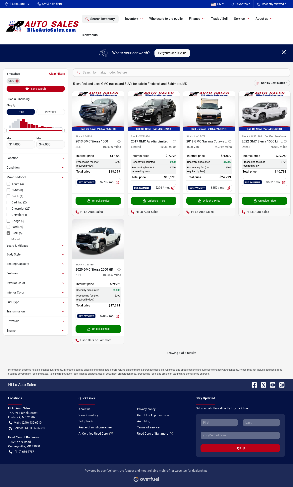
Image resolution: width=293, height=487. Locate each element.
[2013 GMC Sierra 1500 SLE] (98, 111)
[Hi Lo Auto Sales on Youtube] (271, 384)
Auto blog (143, 421)
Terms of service (148, 427)
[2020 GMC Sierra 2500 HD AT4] (98, 239)
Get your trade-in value (172, 53)
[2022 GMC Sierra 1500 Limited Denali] (264, 111)
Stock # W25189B (252, 136)
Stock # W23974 (140, 136)
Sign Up (240, 448)
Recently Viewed (273, 4)
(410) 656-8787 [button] (24, 452)
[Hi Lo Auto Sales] (42, 26)
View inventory (88, 415)
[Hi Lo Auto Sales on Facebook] (252, 384)
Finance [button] (194, 19)
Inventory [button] (132, 19)
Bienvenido (90, 35)
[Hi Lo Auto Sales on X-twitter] (261, 384)
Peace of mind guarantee (95, 427)
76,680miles (278, 147)
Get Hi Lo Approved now (153, 415)
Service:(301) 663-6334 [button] (29, 428)
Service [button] (239, 19)
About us (84, 409)
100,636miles (112, 147)
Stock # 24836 (84, 136)
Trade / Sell (219, 19)
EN (219, 4)
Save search (38, 88)
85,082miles (168, 147)
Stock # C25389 (84, 264)
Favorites (241, 4)
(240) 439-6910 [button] (52, 4)
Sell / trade (86, 421)
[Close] (283, 52)
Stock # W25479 (195, 136)
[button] (18, 4)
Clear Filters (57, 73)
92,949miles (223, 147)
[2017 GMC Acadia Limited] (154, 111)
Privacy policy (146, 409)
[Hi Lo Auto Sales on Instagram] (280, 384)
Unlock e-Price (100, 200)
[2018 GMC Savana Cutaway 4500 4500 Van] (209, 111)
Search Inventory (102, 19)
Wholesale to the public (166, 19)
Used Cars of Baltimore (152, 433)
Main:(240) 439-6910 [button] (27, 422)
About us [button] (262, 19)
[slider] (6, 130)
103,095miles (112, 275)
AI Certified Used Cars (93, 433)
